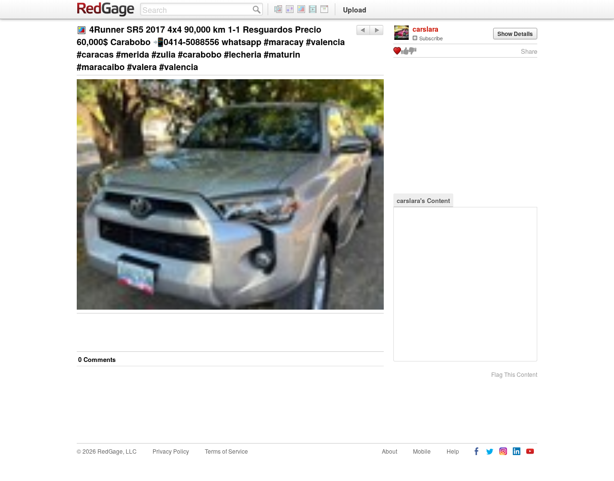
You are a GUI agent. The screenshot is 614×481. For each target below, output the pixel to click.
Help (453, 451)
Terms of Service (226, 451)
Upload (354, 9)
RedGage (106, 9)
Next (362, 30)
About (389, 451)
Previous (376, 30)
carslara (425, 28)
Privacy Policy (171, 451)
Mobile (422, 451)
